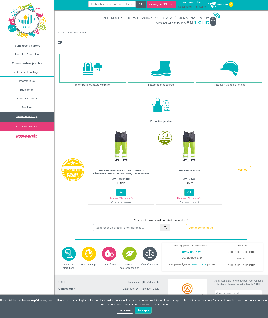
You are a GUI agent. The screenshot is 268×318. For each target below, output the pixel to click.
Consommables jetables (27, 63)
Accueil (60, 32)
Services (27, 107)
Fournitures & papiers (26, 45)
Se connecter (185, 6)
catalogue (159, 4)
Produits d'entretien (27, 54)
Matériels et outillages (26, 72)
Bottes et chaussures (161, 84)
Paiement (146, 288)
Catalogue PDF (131, 288)
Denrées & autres (27, 98)
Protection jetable (161, 121)
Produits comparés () (26, 116)
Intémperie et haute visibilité (92, 84)
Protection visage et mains (229, 84)
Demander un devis (201, 227)
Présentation (134, 282)
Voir (121, 192)
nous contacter (199, 264)
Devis (156, 288)
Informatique (27, 80)
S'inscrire (201, 6)
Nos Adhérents (151, 282)
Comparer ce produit (121, 202)
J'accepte (143, 310)
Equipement (26, 89)
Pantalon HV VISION (189, 170)
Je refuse (125, 310)
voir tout (243, 169)
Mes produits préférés (26, 126)
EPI (84, 32)
